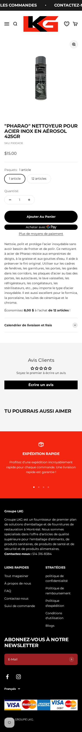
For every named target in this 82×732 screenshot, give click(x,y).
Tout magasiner (16, 576)
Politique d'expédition (54, 603)
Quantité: (11, 191)
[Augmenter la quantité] (29, 199)
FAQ (7, 591)
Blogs (49, 626)
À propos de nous (17, 583)
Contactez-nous (16, 598)
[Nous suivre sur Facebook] (7, 677)
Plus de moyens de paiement (41, 234)
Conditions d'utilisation (54, 615)
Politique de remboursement (58, 590)
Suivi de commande (19, 606)
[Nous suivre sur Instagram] (18, 677)
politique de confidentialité (56, 578)
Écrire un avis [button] (41, 385)
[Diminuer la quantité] (10, 199)
